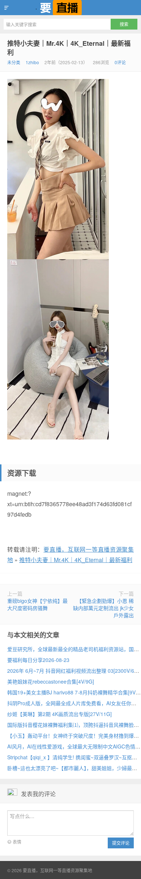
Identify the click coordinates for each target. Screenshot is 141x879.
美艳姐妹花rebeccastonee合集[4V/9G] (50, 681)
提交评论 (120, 843)
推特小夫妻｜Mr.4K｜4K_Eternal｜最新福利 (69, 48)
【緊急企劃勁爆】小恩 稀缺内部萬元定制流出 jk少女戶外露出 (103, 608)
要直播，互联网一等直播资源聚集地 (70, 7)
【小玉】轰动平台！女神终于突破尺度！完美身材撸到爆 (70, 735)
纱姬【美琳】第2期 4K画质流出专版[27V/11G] (59, 713)
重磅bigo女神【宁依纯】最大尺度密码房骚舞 (37, 604)
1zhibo (32, 62)
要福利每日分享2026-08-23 (38, 659)
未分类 (13, 62)
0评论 (120, 62)
